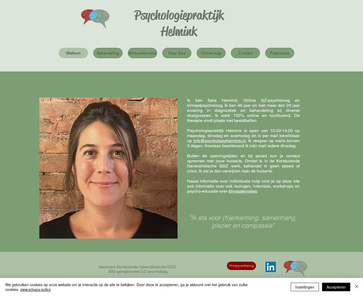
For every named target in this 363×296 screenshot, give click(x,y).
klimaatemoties (243, 191)
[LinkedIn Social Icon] (270, 267)
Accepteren (336, 287)
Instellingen (304, 287)
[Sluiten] (356, 287)
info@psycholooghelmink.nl (219, 140)
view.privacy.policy (35, 289)
